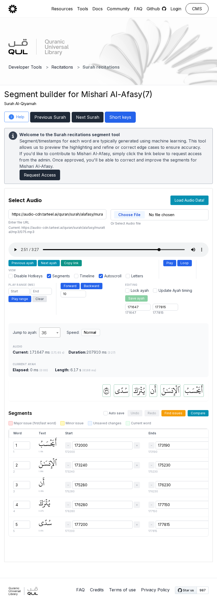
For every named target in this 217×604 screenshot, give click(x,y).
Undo (135, 413)
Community (118, 8)
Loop (184, 263)
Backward (91, 286)
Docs (97, 8)
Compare (198, 413)
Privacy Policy (155, 589)
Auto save (116, 413)
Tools (82, 8)
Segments (61, 276)
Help (18, 117)
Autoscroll (112, 276)
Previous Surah (50, 117)
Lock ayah (140, 290)
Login (175, 8)
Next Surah (87, 117)
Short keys (120, 117)
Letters (137, 276)
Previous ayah (23, 263)
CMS (197, 8)
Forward (70, 286)
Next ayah (49, 263)
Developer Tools (25, 67)
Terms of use (122, 589)
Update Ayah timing (175, 290)
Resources (62, 8)
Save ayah (136, 298)
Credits (97, 589)
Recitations (62, 67)
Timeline (87, 276)
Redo (152, 413)
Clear (39, 299)
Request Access (40, 175)
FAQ (138, 8)
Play (169, 263)
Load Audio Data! (189, 200)
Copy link (71, 263)
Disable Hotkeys (28, 276)
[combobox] (49, 332)
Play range (20, 299)
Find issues (173, 413)
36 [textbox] (44, 332)
